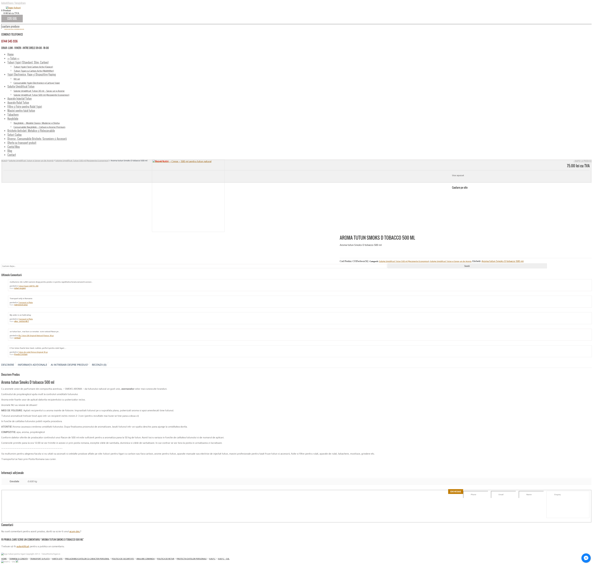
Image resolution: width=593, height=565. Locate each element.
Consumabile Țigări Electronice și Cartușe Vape (37, 83)
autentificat (23, 546)
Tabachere (13, 115)
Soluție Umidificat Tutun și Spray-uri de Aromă (31, 160)
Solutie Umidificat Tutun (20, 87)
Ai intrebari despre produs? (69, 364)
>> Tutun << (13, 58)
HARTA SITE (57, 559)
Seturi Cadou (14, 135)
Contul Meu (13, 147)
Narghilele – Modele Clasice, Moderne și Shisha (37, 123)
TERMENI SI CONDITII (18, 559)
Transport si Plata (25, 302)
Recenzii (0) (99, 364)
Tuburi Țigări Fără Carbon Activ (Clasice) (33, 67)
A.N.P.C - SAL (223, 559)
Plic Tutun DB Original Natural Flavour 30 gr (36, 335)
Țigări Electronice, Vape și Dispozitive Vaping (31, 74)
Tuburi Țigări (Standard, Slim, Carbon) (28, 62)
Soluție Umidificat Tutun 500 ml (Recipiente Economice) (41, 95)
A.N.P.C (212, 559)
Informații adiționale (32, 364)
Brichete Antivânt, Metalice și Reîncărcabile (31, 131)
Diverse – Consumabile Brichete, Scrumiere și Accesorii (37, 139)
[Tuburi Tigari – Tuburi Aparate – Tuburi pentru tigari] (13, 7)
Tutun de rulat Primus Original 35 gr (33, 352)
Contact (11, 155)
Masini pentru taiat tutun (21, 111)
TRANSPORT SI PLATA (40, 559)
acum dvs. (74, 531)
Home (10, 54)
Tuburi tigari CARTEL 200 (28, 286)
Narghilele (12, 119)
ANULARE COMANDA (145, 559)
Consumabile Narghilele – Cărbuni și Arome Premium (39, 127)
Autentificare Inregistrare (13, 3)
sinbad (17, 337)
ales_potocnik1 (21, 321)
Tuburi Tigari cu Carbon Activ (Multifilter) (34, 71)
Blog (9, 151)
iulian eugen (20, 288)
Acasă (4, 160)
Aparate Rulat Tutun (18, 103)
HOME (4, 559)
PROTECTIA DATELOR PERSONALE (192, 559)
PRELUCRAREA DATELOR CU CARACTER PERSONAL (87, 559)
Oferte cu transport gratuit (21, 143)
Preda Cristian (20, 354)
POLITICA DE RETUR (165, 559)
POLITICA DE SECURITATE (123, 559)
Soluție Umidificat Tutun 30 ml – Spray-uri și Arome (39, 91)
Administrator (21, 304)
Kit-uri (17, 79)
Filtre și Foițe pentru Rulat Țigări (24, 107)
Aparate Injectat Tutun (19, 99)
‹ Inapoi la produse (583, 161)
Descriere (7, 364)
